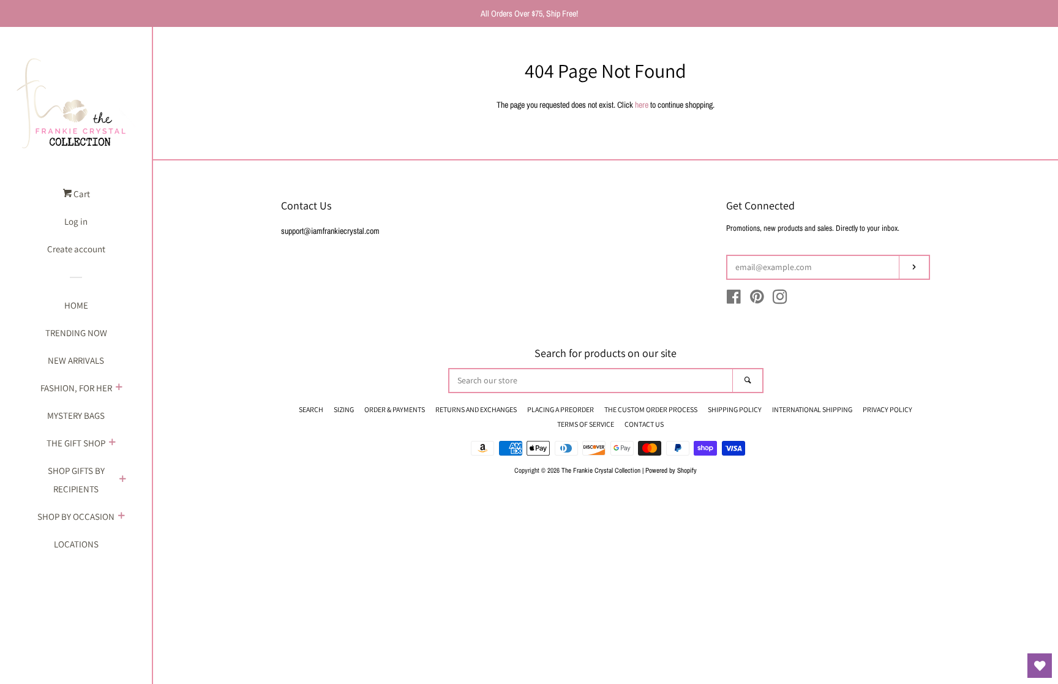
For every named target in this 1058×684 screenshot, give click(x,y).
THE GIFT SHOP (76, 443)
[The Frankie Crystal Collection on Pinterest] (757, 299)
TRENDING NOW (76, 333)
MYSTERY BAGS (76, 415)
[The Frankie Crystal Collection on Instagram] (780, 299)
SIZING (344, 409)
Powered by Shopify (671, 470)
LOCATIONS (76, 544)
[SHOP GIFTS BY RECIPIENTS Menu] (122, 480)
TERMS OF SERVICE (585, 424)
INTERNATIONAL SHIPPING (812, 409)
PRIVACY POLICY (887, 409)
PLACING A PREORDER (560, 409)
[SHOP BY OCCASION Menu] (121, 517)
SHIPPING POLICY (735, 409)
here (641, 104)
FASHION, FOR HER (76, 388)
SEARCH (311, 409)
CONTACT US (644, 424)
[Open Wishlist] (1039, 665)
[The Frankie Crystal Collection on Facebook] (733, 299)
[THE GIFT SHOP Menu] (112, 443)
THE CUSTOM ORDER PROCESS (650, 409)
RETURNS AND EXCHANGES (476, 409)
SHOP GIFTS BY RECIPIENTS (76, 480)
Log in (76, 221)
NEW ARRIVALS (76, 360)
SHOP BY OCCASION (75, 516)
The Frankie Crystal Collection (600, 470)
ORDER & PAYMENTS (394, 409)
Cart (81, 194)
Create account (76, 249)
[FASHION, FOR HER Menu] (119, 388)
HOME (76, 305)
